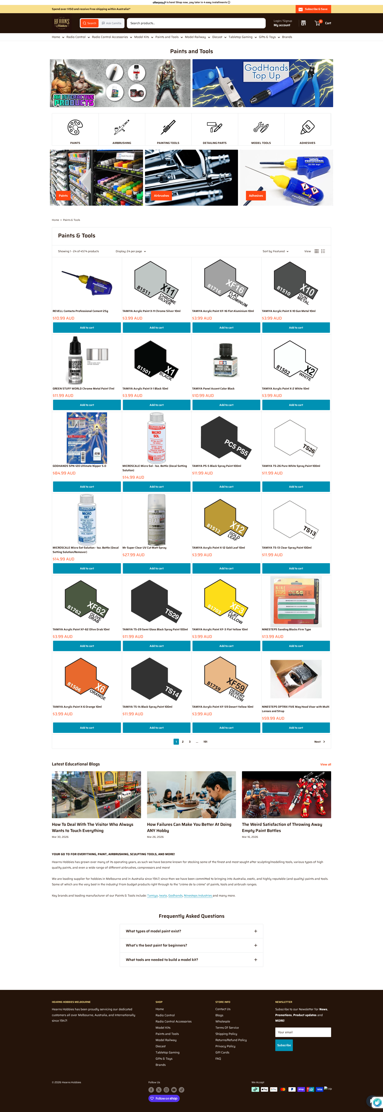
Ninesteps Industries (198, 895)
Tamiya (152, 895)
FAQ (218, 1058)
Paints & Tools (71, 220)
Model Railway (195, 37)
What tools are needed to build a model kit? (162, 960)
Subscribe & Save (316, 9)
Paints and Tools (167, 37)
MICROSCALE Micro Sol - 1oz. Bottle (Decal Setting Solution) (154, 468)
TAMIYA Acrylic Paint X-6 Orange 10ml (77, 707)
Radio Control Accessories (110, 37)
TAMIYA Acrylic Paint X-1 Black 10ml (145, 389)
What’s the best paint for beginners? (156, 945)
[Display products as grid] (316, 251)
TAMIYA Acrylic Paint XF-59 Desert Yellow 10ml (222, 707)
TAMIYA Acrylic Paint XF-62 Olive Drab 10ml (81, 629)
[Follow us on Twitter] (159, 1090)
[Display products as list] (323, 251)
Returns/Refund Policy (231, 1040)
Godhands (175, 895)
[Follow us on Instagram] (166, 1090)
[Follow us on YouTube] (174, 1090)
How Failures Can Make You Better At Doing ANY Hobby (189, 827)
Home (56, 37)
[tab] (90, 23)
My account (282, 25)
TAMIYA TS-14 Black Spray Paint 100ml (147, 707)
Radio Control (76, 37)
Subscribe (284, 1045)
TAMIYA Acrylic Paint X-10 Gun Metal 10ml (289, 311)
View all (326, 764)
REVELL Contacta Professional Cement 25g (80, 311)
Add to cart (87, 327)
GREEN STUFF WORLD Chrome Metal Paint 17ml (83, 389)
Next (317, 741)
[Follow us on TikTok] (181, 1090)
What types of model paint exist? (153, 931)
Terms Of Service (227, 1027)
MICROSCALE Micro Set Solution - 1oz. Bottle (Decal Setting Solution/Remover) (86, 550)
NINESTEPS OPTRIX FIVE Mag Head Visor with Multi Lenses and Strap (295, 709)
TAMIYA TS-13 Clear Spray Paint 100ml (287, 548)
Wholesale (222, 1021)
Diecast (217, 37)
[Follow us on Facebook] (151, 1090)
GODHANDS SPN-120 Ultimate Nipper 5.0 (79, 466)
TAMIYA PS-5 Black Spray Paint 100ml (216, 466)
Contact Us (222, 1009)
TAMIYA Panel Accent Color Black (213, 389)
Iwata (163, 895)
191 (205, 741)
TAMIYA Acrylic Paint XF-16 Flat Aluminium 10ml (223, 311)
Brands (287, 37)
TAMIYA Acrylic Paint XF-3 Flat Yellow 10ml (220, 629)
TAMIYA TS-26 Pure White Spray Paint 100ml (291, 466)
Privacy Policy (225, 1046)
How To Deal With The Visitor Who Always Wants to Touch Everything (92, 827)
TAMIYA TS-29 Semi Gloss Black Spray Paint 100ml (155, 629)
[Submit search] (260, 23)
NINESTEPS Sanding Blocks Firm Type (286, 629)
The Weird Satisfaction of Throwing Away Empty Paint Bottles (282, 827)
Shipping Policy (226, 1033)
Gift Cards (222, 1052)
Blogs (219, 1015)
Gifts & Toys (267, 37)
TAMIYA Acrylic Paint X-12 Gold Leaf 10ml (218, 548)
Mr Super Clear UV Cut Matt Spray (144, 548)
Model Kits (141, 37)
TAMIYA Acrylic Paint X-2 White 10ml (285, 389)
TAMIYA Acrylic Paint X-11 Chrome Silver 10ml (151, 311)
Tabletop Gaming (241, 37)
